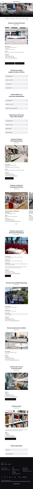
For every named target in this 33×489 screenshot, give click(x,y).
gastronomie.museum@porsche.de (14, 320)
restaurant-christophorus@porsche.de (15, 273)
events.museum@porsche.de (14, 396)
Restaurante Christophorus (5, 18)
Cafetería (16, 18)
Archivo (27, 18)
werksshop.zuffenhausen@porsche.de (15, 221)
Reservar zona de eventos (22, 18)
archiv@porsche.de (12, 436)
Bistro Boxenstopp (12, 18)
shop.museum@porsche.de (13, 175)
